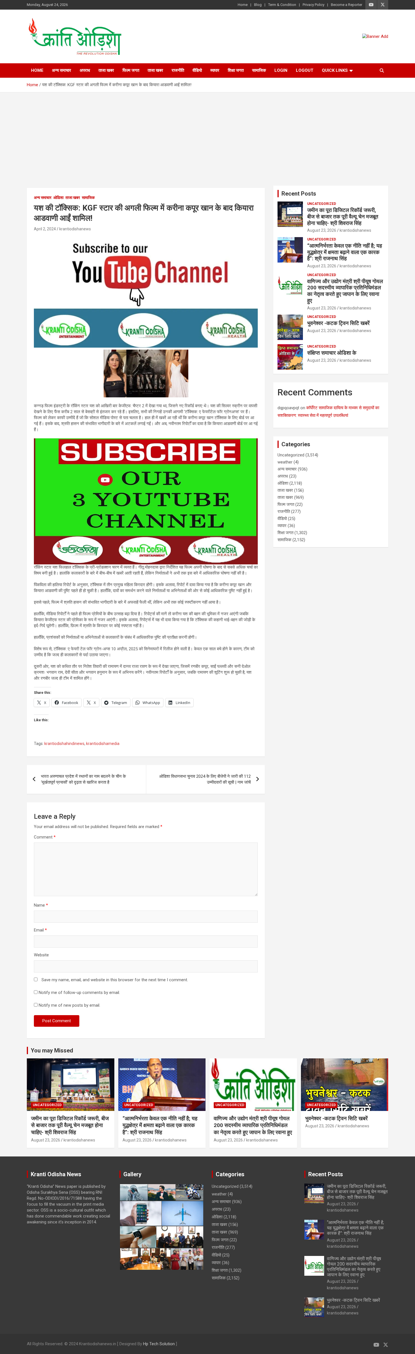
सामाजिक (259, 70)
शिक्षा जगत (236, 70)
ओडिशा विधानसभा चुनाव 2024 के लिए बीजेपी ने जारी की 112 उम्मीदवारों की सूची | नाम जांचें (205, 779)
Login (280, 70)
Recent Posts (298, 193)
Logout (304, 70)
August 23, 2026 (321, 230)
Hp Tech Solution (159, 1343)
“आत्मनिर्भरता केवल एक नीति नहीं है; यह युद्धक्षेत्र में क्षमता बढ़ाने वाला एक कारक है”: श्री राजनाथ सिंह (344, 252)
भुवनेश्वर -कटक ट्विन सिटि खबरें (339, 323)
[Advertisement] (207, 134)
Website (41, 954)
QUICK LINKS (335, 70)
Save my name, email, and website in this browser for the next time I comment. (115, 979)
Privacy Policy (313, 5)
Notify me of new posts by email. (69, 1005)
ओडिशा (58, 197)
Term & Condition (282, 5)
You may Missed (52, 1050)
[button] (133, 1192)
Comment (45, 837)
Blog (258, 5)
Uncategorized (321, 204)
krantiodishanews (75, 229)
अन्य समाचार (61, 70)
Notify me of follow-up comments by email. (79, 992)
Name (41, 905)
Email (40, 930)
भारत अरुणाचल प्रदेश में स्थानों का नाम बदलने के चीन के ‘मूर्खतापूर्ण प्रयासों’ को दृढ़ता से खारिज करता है (83, 779)
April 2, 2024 (45, 229)
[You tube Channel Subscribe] (146, 441)
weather (285, 462)
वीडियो (197, 70)
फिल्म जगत (131, 70)
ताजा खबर (106, 70)
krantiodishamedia (102, 743)
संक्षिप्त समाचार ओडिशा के (332, 353)
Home (243, 5)
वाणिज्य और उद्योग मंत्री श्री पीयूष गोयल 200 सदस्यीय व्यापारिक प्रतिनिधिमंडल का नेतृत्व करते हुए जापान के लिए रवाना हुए (345, 291)
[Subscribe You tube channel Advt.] (146, 238)
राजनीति (178, 70)
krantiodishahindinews (64, 743)
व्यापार (214, 70)
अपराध (85, 70)
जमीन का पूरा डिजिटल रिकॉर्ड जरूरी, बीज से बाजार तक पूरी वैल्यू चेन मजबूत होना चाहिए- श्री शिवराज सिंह (342, 216)
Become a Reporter (346, 5)
